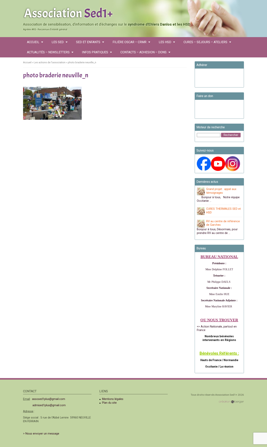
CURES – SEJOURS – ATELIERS (205, 42)
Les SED (58, 42)
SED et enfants (88, 42)
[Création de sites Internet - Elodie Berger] (231, 402)
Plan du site (109, 402)
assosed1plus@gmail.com (48, 399)
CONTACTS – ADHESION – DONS (143, 52)
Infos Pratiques (95, 52)
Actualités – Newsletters (48, 52)
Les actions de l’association (49, 62)
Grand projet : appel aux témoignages (221, 191)
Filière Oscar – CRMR (129, 42)
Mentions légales (112, 399)
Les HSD (165, 42)
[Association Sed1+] (133, 12)
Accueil (33, 42)
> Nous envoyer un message (41, 433)
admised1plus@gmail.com (49, 405)
